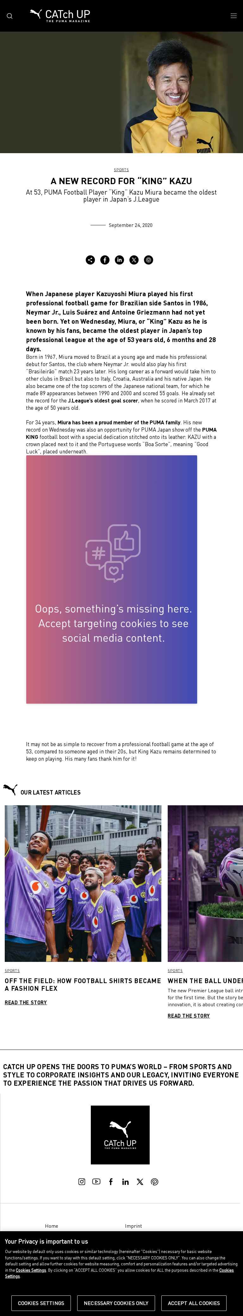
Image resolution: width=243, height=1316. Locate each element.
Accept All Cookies (194, 1303)
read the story (26, 1002)
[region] (121, 1273)
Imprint (133, 1226)
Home (51, 1226)
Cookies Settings (41, 1303)
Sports (121, 170)
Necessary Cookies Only (116, 1303)
